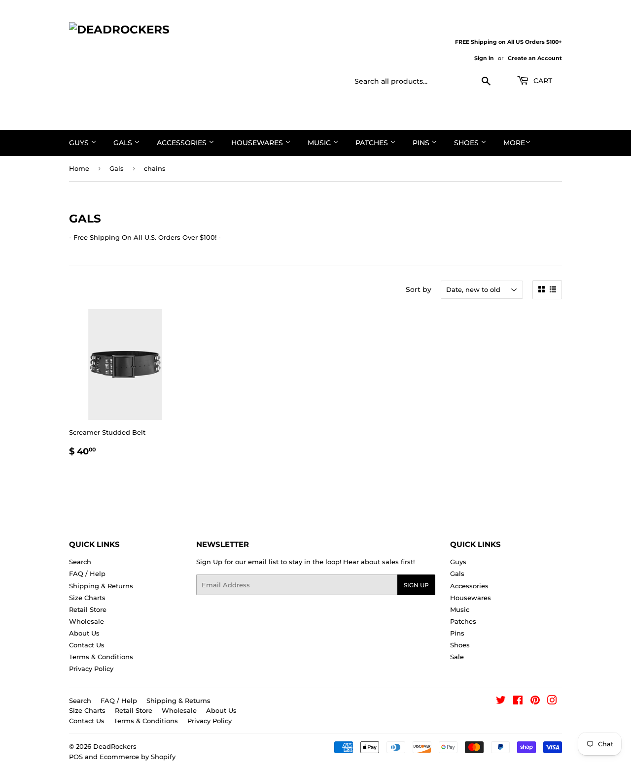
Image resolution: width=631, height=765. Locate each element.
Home (79, 168)
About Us (84, 633)
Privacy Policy (91, 668)
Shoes (467, 142)
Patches (372, 142)
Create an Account (535, 58)
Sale (457, 657)
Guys (80, 142)
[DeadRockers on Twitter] (501, 701)
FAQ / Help (87, 573)
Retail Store (87, 609)
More (514, 142)
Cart (541, 80)
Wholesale (86, 621)
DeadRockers (115, 746)
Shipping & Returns (101, 586)
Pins (422, 142)
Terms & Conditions (101, 657)
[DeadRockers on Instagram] (552, 701)
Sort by (418, 289)
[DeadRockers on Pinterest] (535, 701)
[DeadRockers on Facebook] (518, 701)
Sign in (484, 58)
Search (80, 562)
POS (76, 757)
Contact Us (87, 645)
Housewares (258, 142)
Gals (123, 142)
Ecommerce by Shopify (137, 757)
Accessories (183, 142)
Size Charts (87, 598)
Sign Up (416, 585)
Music (320, 142)
